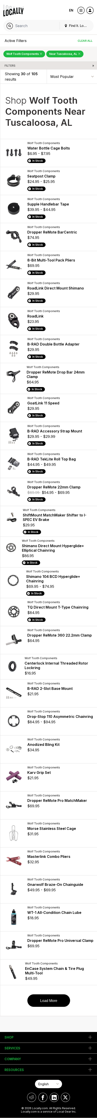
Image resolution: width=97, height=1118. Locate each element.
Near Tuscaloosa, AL (63, 54)
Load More (48, 1001)
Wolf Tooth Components (22, 54)
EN (71, 10)
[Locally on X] (65, 1097)
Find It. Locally (79, 26)
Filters (10, 65)
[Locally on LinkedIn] (54, 1097)
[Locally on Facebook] (42, 1097)
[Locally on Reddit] (31, 1097)
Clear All (85, 40)
